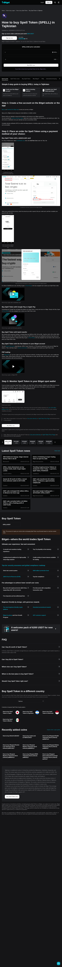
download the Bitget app (13, 109)
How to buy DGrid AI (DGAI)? (11, 735)
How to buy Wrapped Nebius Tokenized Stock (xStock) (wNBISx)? (50, 746)
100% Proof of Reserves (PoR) (11, 576)
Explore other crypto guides (53, 729)
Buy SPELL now (31, 65)
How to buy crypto (10, 10)
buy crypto (45, 788)
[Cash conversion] (22, 347)
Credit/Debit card (21, 140)
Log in (42, 2)
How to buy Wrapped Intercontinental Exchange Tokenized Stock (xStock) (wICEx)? (50, 756)
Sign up (49, 2)
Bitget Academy (7, 615)
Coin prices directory (32, 418)
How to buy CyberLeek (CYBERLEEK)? (29, 736)
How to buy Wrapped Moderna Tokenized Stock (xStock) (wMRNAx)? (10, 755)
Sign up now (9, 38)
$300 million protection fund (41, 570)
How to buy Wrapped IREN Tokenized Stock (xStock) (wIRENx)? (30, 755)
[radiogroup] (22, 39)
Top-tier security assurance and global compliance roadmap (23, 565)
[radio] (19, 38)
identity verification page (17, 118)
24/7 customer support (39, 615)
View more (57, 450)
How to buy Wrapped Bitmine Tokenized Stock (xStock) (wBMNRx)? (30, 746)
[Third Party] (29, 285)
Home (3, 10)
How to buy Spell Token (22, 10)
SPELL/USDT (7, 524)
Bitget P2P (6, 354)
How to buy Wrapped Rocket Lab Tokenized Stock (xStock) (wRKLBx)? (11, 746)
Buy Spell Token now (12, 796)
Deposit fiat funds (10, 346)
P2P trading (37, 790)
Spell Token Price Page (44, 418)
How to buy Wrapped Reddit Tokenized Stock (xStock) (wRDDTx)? (50, 737)
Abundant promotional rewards (42, 607)
